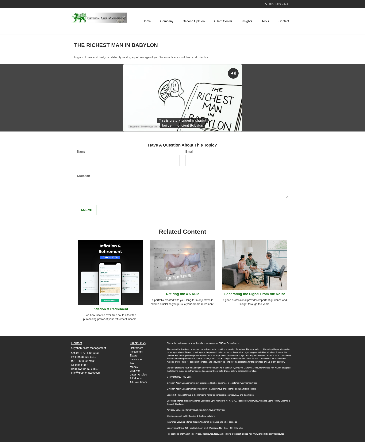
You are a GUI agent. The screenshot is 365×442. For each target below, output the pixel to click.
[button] (167, 21)
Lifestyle (135, 370)
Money (134, 367)
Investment (136, 351)
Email (189, 151)
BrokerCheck (233, 343)
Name (81, 151)
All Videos (136, 378)
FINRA (227, 400)
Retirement (136, 348)
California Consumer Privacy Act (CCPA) (263, 367)
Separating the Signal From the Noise (254, 294)
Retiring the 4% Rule (182, 294)
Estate (133, 355)
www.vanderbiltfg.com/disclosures (268, 433)
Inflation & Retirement (110, 309)
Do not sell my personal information (240, 370)
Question (83, 176)
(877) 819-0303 (278, 4)
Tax (132, 363)
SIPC (233, 400)
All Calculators (138, 382)
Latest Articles (138, 374)
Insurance (136, 359)
